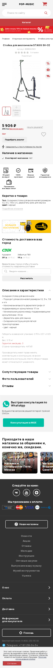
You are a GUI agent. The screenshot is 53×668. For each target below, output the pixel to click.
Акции (26, 540)
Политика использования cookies (31, 658)
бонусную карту (16, 129)
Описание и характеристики (23, 290)
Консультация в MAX (23, 422)
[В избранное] (43, 138)
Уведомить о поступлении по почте (24, 146)
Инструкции (26, 555)
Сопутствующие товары (20, 372)
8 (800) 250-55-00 (30, 640)
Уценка (26, 575)
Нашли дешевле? (35, 127)
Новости (26, 536)
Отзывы (8, 386)
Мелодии (26, 550)
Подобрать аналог (14, 139)
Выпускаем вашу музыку (26, 565)
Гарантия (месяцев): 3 (12, 343)
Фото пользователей (18, 379)
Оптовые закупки (26, 560)
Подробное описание (12, 209)
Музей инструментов (26, 570)
